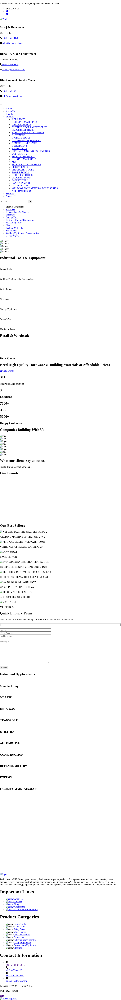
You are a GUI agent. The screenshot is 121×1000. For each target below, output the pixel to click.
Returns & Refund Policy (26, 909)
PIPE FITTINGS (20, 167)
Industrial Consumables (25, 940)
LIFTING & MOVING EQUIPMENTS (31, 151)
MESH (15, 161)
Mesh (8, 225)
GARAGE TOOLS (21, 138)
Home (9, 108)
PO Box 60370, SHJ (15, 965)
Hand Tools (19, 926)
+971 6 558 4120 (10, 38)
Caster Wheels (12, 236)
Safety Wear (19, 929)
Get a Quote (8, 371)
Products (10, 116)
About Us (10, 111)
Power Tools (20, 924)
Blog (16, 904)
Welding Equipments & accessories (22, 233)
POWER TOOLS (20, 172)
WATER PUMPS (20, 185)
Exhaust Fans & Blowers (17, 212)
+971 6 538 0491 (10, 91)
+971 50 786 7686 (15, 975)
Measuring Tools (14, 222)
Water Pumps (20, 932)
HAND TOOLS (19, 148)
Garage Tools (12, 217)
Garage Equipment (22, 942)
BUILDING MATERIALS (24, 122)
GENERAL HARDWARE (24, 143)
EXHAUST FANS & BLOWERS (28, 132)
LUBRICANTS (19, 154)
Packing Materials (14, 228)
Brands (9, 114)
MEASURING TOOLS (23, 156)
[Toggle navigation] (1, 104)
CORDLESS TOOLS (22, 175)
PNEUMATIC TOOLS (23, 169)
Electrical (18, 948)
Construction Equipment (25, 945)
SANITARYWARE (21, 183)
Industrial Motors (22, 934)
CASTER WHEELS (21, 124)
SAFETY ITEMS (20, 180)
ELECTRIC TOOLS (22, 177)
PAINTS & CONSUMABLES (26, 164)
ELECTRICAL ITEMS (23, 130)
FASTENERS (18, 135)
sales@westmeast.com (12, 43)
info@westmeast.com (12, 96)
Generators (19, 937)
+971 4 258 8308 (10, 64)
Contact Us (11, 196)
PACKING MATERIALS (24, 159)
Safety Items (11, 230)
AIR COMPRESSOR (22, 191)
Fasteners (10, 214)
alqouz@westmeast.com (13, 69)
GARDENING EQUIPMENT (26, 140)
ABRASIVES (18, 119)
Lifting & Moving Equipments (20, 220)
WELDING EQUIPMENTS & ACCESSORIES (35, 188)
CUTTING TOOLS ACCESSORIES (29, 127)
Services (10, 193)
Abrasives (10, 209)
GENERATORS (20, 146)
